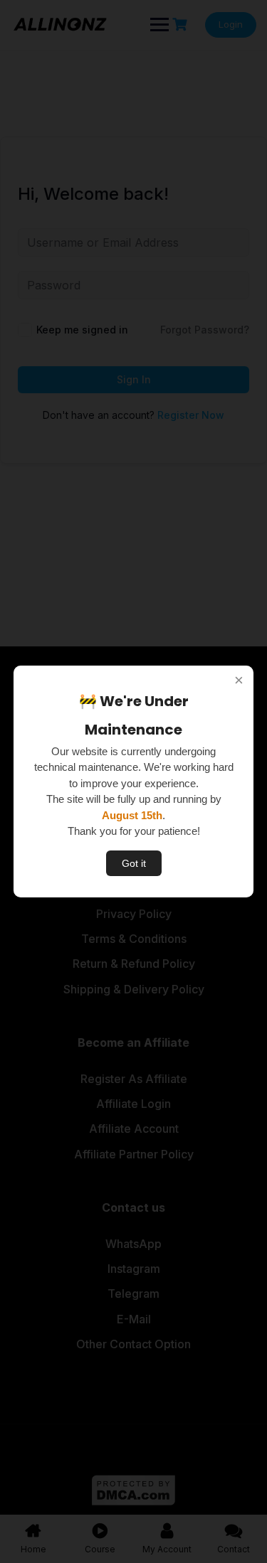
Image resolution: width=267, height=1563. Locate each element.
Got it (134, 863)
